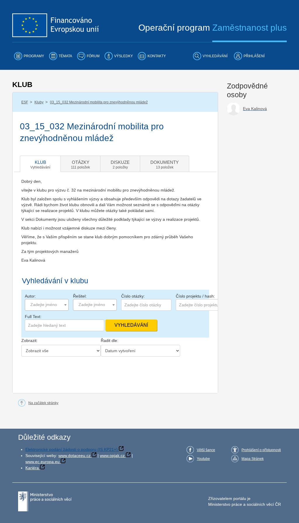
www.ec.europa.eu (42, 461)
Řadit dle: (109, 340)
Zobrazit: (29, 340)
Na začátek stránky (43, 403)
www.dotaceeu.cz (74, 455)
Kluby (39, 102)
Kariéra (32, 467)
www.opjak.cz (112, 455)
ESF (24, 102)
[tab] (40, 164)
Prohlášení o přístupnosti (261, 450)
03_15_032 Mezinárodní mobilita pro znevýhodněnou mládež (99, 102)
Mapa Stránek (252, 459)
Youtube (203, 459)
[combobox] (47, 305)
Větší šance (206, 450)
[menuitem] (29, 56)
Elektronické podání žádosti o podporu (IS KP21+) (71, 449)
